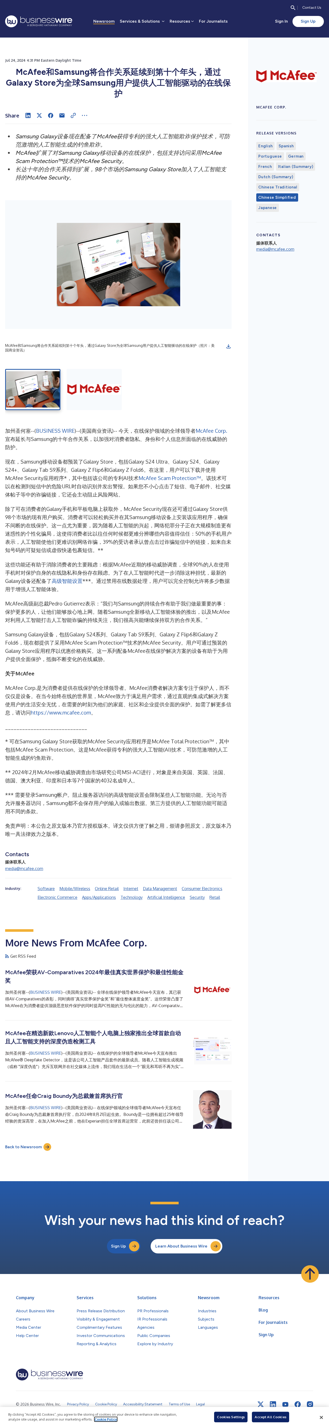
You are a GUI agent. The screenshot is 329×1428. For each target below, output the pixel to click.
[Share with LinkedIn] (28, 115)
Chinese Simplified (277, 197)
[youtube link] (285, 1404)
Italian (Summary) (295, 166)
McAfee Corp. (211, 430)
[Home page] (38, 21)
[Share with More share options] (84, 115)
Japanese (267, 207)
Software (46, 888)
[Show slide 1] (32, 389)
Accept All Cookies (270, 1417)
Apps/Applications (99, 897)
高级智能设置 (67, 580)
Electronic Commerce (57, 897)
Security (197, 897)
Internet (130, 888)
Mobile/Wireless (74, 888)
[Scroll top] (310, 1274)
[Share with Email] (62, 115)
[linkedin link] (273, 1404)
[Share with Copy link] (73, 115)
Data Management (160, 888)
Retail (214, 897)
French (265, 166)
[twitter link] (261, 1404)
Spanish (286, 146)
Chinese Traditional (277, 187)
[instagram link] (310, 1404)
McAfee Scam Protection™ (170, 478)
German (296, 156)
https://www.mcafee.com (61, 712)
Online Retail (107, 888)
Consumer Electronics (202, 888)
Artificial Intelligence (166, 897)
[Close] (321, 1417)
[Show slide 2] (94, 389)
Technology (132, 897)
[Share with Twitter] (39, 115)
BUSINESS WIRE (55, 430)
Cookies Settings (231, 1417)
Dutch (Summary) (275, 177)
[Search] (293, 7)
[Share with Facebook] (51, 115)
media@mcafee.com (24, 868)
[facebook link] (298, 1404)
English (265, 146)
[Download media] (228, 346)
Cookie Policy (106, 1419)
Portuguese (270, 156)
